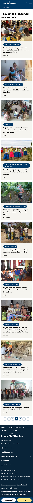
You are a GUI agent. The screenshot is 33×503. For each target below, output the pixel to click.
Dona (24, 500)
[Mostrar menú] (30, 2)
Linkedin (18, 443)
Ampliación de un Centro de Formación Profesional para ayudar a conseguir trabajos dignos (16, 359)
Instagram (9, 443)
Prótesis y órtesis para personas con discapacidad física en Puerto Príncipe (16, 79)
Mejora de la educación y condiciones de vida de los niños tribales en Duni (16, 279)
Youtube (13, 443)
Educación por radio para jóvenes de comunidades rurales (16, 398)
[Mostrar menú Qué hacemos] (31, 452)
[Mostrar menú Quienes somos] (31, 448)
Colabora (5, 461)
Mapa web (5, 488)
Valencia (6, 7)
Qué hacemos (7, 452)
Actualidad (5, 465)
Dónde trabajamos (9, 456)
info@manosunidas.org (9, 473)
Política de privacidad (9, 491)
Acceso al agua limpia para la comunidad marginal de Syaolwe (16, 240)
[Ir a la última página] (27, 418)
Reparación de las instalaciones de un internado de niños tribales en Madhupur (16, 119)
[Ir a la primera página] (5, 418)
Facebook (1, 443)
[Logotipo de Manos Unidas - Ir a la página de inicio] (8, 3)
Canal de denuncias (19, 494)
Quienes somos (7, 448)
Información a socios (8, 485)
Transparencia (6, 494)
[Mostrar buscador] (25, 3)
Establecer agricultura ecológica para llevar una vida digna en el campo (16, 201)
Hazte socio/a (8, 500)
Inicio (3, 427)
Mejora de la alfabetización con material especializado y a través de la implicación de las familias (16, 319)
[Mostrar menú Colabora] (31, 460)
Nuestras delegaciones (16, 427)
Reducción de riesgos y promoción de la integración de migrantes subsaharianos (16, 39)
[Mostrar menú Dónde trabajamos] (31, 456)
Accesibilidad (22, 485)
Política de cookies (24, 491)
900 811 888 (5, 479)
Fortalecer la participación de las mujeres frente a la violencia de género (16, 160)
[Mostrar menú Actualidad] (31, 465)
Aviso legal (13, 488)
